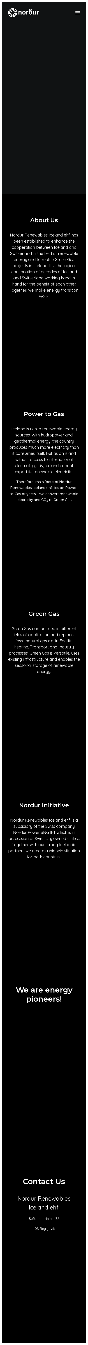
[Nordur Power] (23, 12)
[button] (77, 12)
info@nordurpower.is (44, 1239)
